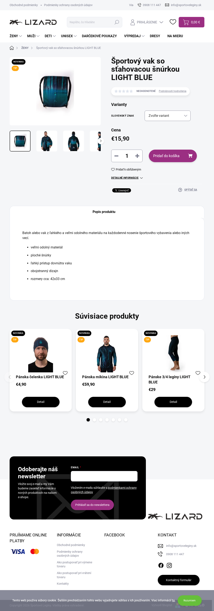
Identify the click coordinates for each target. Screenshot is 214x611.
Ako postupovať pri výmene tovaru (74, 564)
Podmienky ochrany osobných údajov (68, 5)
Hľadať (116, 22)
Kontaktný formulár (178, 580)
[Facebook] (161, 564)
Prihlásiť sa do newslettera (92, 505)
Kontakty (63, 583)
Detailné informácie (125, 177)
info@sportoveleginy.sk (181, 545)
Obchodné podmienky (24, 5)
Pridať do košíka (166, 156)
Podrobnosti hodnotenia (172, 91)
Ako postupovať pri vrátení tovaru (74, 575)
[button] (88, 420)
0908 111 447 (175, 554)
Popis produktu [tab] (104, 212)
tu (173, 600)
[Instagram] (169, 564)
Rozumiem (189, 600)
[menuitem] (16, 36)
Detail (40, 402)
